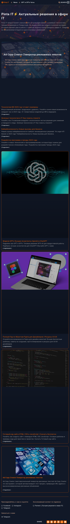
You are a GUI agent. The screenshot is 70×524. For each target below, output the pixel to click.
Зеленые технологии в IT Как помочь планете (20, 118)
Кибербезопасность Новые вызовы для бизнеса (21, 129)
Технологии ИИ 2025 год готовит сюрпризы (19, 107)
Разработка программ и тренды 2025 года (19, 140)
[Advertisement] (35, 91)
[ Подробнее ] (5, 114)
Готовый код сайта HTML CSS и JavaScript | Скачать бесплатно (29, 434)
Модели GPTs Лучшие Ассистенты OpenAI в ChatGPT (25, 241)
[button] (48, 522)
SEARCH (64, 2)
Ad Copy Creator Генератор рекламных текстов (23, 478)
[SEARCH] (59, 2)
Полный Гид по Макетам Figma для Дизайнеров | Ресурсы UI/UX (30, 337)
